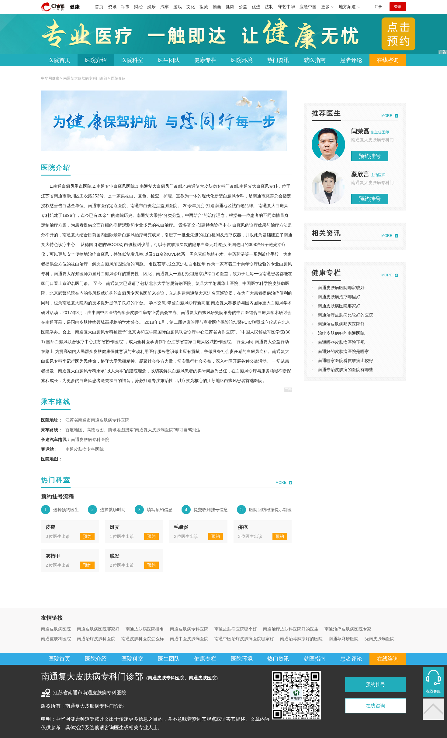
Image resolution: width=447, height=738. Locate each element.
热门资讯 (278, 60)
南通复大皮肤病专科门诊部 (85, 78)
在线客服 (433, 691)
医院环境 (242, 60)
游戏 (177, 6)
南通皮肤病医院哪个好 (235, 629)
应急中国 (308, 6)
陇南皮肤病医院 (379, 638)
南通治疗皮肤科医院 (96, 638)
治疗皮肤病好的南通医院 (341, 333)
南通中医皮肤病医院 (189, 638)
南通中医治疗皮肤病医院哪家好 (244, 638)
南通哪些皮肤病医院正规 (341, 342)
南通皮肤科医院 (56, 638)
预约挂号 (370, 156)
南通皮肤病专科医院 (189, 629)
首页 (99, 6)
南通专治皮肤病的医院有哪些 (345, 369)
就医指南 (315, 60)
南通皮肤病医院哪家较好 (341, 287)
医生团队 (169, 60)
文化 (190, 6)
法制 (269, 6)
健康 (75, 6)
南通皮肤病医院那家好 (339, 305)
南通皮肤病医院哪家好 (98, 629)
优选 (256, 6)
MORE (280, 482)
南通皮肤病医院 (56, 629)
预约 (87, 536)
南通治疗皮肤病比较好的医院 (345, 315)
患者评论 (351, 60)
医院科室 (132, 60)
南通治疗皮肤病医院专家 (347, 629)
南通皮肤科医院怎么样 (142, 638)
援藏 (203, 6)
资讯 (112, 6)
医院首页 (59, 60)
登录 (397, 7)
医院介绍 (96, 60)
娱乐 (151, 6)
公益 (243, 6)
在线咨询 (388, 60)
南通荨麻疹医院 (344, 638)
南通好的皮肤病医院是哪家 (343, 351)
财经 (138, 6)
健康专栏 (205, 60)
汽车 (164, 6)
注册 (378, 7)
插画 (217, 6)
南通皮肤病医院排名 (145, 629)
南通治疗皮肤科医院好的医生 (290, 629)
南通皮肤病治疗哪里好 (339, 296)
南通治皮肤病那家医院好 (341, 324)
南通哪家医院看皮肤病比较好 (345, 360)
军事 (125, 6)
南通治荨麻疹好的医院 (301, 638)
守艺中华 (286, 6)
